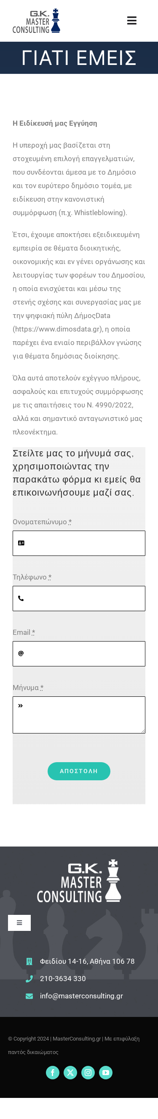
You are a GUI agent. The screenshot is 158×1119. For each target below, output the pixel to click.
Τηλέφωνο (32, 577)
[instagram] (88, 1072)
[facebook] (52, 1072)
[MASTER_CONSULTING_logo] (36, 12)
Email (24, 632)
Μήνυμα (28, 687)
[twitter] (70, 1072)
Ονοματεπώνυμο (42, 522)
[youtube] (105, 1072)
